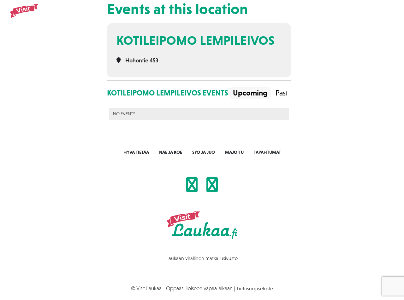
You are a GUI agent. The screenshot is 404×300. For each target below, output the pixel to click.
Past (282, 93)
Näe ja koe (208, 16)
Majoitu (267, 16)
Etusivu (181, 16)
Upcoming (250, 93)
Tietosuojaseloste (254, 288)
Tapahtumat (298, 16)
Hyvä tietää (136, 152)
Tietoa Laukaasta (338, 16)
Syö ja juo (239, 16)
